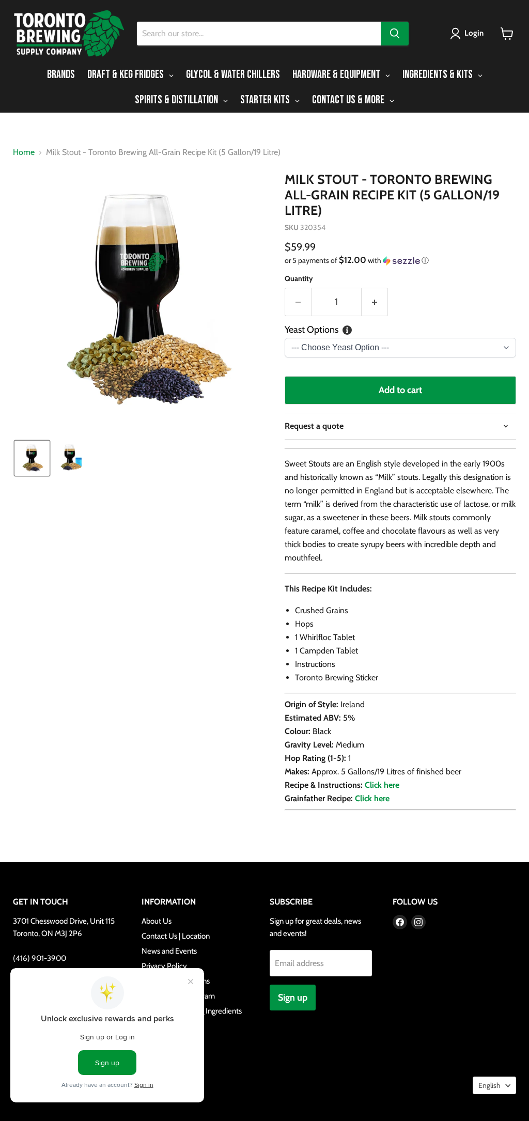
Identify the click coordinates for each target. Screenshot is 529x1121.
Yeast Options (311, 329)
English (489, 1085)
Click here (382, 785)
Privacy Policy (164, 966)
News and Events (169, 951)
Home (24, 152)
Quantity (299, 278)
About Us (157, 921)
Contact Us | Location (176, 936)
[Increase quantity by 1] (375, 302)
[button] (469, 33)
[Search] (395, 33)
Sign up (292, 997)
